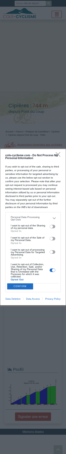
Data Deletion (13, 298)
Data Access (33, 298)
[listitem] (33, 218)
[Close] (59, 155)
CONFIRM (20, 286)
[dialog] (33, 227)
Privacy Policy (53, 298)
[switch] (52, 226)
